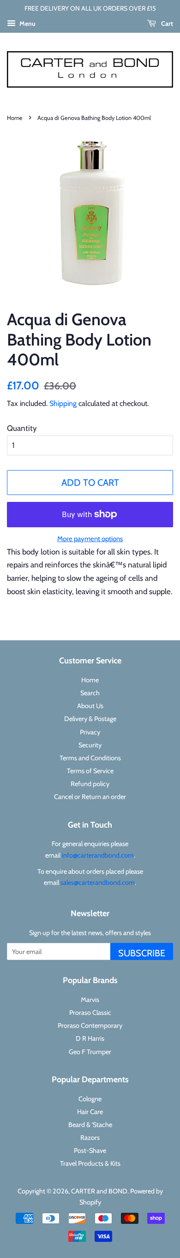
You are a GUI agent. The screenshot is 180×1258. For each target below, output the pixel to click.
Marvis (90, 1000)
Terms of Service (90, 771)
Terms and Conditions (90, 758)
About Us (90, 706)
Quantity (22, 428)
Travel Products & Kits (90, 1163)
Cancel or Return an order (90, 797)
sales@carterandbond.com (97, 882)
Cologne (90, 1099)
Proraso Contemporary (90, 1025)
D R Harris (90, 1038)
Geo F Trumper (90, 1052)
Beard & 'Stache (90, 1125)
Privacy (90, 732)
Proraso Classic (90, 1012)
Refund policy (90, 784)
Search (90, 693)
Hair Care (90, 1112)
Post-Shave (90, 1150)
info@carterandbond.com (98, 855)
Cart (166, 23)
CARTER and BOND (99, 1191)
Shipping (63, 403)
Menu (27, 23)
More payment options (90, 539)
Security (90, 745)
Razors (90, 1137)
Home (15, 117)
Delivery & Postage (90, 719)
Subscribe (141, 953)
